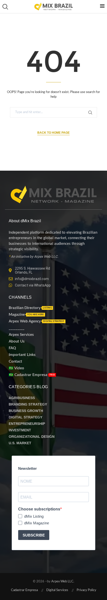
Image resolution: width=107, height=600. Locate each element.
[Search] (4, 7)
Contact (15, 361)
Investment (20, 430)
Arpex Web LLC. (62, 581)
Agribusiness (22, 398)
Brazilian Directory (25, 308)
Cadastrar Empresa (24, 590)
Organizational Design (31, 437)
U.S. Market (20, 443)
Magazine (17, 314)
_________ (16, 328)
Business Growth (26, 411)
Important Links (22, 355)
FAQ (12, 348)
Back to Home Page (53, 132)
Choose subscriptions (39, 509)
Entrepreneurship (27, 424)
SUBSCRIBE (34, 535)
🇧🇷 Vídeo (16, 368)
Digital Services (57, 590)
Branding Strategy (28, 404)
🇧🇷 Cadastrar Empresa (28, 375)
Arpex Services (21, 335)
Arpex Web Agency (25, 321)
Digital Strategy (25, 417)
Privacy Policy (86, 590)
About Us (17, 341)
